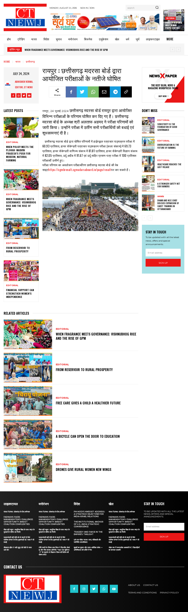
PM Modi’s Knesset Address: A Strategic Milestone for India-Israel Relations (89, 514)
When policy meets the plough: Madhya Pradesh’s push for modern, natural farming (20, 153)
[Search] (156, 8)
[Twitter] (24, 95)
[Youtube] (29, 95)
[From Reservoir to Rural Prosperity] (21, 228)
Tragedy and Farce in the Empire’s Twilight (88, 533)
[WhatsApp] (93, 91)
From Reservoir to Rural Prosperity (47, 50)
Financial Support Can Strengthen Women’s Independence (20, 293)
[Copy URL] (126, 91)
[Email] (104, 91)
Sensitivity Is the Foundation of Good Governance (167, 127)
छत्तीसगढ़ (30, 61)
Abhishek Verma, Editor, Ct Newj (24, 84)
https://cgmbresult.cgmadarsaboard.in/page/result (79, 169)
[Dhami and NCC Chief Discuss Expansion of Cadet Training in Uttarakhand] (148, 202)
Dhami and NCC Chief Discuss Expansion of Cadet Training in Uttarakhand (168, 205)
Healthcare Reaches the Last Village (169, 166)
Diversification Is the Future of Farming (168, 146)
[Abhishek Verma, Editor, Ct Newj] (8, 84)
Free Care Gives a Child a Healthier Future (88, 403)
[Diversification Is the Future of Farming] (148, 144)
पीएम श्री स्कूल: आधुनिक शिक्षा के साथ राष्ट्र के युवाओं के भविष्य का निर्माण (19, 530)
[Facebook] (13, 95)
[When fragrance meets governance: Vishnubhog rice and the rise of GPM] (21, 179)
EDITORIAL (170, 18)
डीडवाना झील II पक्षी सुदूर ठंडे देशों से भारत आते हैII (18, 548)
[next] (178, 49)
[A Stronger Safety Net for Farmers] (148, 183)
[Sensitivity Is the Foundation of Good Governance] (148, 125)
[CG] (105, 22)
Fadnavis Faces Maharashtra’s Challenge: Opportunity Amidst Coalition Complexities (18, 520)
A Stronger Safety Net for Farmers (168, 185)
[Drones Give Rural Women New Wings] (28, 467)
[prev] (172, 49)
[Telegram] (115, 91)
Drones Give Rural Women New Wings (83, 469)
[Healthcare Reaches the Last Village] (148, 164)
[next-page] (150, 218)
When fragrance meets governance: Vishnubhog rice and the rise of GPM (21, 204)
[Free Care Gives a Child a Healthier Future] (28, 401)
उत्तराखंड (160, 196)
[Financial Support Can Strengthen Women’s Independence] (21, 270)
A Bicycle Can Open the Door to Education (88, 436)
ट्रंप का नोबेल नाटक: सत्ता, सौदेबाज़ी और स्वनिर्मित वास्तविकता (87, 540)
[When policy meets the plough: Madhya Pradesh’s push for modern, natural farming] (21, 127)
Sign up (163, 262)
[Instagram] (18, 95)
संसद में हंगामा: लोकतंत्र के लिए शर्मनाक (17, 511)
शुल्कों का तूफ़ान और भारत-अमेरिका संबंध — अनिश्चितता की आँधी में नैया (88, 548)
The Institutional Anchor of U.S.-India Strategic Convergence (88, 524)
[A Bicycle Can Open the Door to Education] (28, 434)
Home (7, 61)
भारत (18, 61)
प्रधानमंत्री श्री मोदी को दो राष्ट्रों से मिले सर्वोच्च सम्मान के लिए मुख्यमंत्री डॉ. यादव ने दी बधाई (19, 539)
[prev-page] (144, 218)
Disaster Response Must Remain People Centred (173, 25)
